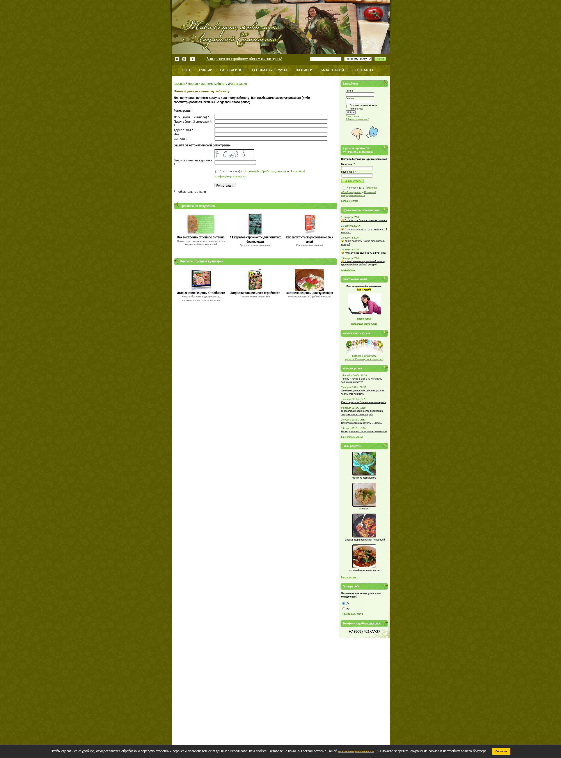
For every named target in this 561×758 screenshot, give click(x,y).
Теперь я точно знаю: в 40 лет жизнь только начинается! (361, 380)
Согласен (501, 751)
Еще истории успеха (352, 436)
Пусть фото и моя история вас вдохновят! (364, 431)
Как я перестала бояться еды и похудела (363, 402)
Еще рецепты (348, 577)
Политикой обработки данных (264, 171)
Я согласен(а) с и (260, 174)
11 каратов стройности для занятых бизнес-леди (255, 239)
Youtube (192, 59)
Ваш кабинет (232, 70)
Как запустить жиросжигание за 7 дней (309, 239)
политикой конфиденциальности (356, 751)
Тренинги (303, 70)
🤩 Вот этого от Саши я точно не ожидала (364, 220)
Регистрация (238, 83)
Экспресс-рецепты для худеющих (309, 293)
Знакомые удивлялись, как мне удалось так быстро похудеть (363, 392)
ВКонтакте (177, 59)
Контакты (364, 70)
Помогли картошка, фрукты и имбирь (361, 422)
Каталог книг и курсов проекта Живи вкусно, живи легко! (364, 357)
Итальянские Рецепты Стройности (201, 293)
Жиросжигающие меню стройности (255, 293)
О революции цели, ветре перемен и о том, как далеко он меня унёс (362, 412)
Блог (186, 70)
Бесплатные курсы (269, 70)
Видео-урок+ (364, 318)
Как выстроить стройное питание (200, 237)
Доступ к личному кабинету (207, 83)
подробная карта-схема (364, 323)
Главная (179, 83)
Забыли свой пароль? (357, 119)
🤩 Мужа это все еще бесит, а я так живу (363, 252)
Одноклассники (184, 59)
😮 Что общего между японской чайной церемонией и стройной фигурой (363, 263)
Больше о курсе (349, 200)
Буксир (205, 70)
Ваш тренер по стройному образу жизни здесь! (244, 58)
